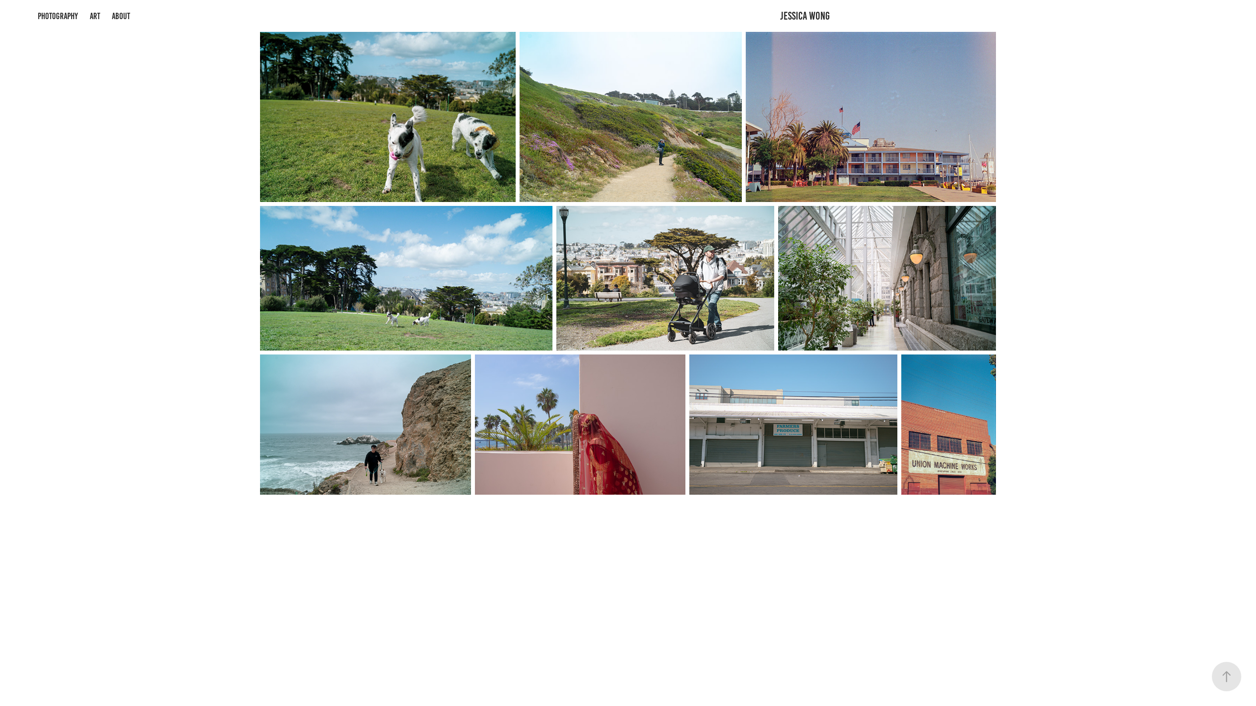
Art (95, 16)
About (121, 16)
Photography (58, 16)
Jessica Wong (805, 16)
